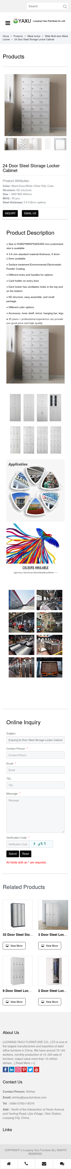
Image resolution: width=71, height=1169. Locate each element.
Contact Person (17, 748)
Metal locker (33, 36)
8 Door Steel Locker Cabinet (24, 990)
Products (18, 36)
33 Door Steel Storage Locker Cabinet (32, 934)
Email (11, 763)
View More (16, 945)
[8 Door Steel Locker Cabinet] (18, 971)
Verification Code (17, 837)
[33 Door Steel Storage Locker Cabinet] (18, 915)
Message (13, 793)
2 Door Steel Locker (53, 990)
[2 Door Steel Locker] (53, 971)
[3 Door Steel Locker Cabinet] (53, 915)
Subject (10, 733)
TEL (8, 778)
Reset (25, 853)
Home (6, 36)
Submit (13, 853)
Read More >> (25, 1063)
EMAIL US (30, 213)
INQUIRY (10, 213)
